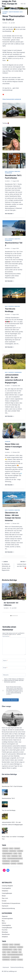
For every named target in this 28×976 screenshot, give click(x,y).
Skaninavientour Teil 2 (8, 798)
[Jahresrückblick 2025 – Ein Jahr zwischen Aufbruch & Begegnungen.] (5, 816)
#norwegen (17, 848)
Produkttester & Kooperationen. (11, 903)
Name (5, 660)
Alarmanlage (14, 855)
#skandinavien (12, 850)
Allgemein (5, 11)
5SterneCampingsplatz (7, 853)
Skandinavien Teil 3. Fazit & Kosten (12, 786)
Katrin (6, 22)
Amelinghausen (6, 863)
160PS (15, 853)
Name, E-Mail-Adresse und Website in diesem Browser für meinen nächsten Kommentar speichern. (14, 680)
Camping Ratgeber (7, 885)
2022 (4, 855)
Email (5, 667)
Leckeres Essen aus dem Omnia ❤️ (21, 565)
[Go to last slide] (4, 599)
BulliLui (4, 13)
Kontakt (4, 901)
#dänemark (5, 848)
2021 (20, 853)
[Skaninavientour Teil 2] (5, 792)
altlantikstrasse (6, 860)
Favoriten (11, 171)
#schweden (5, 850)
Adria (9, 855)
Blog (21, 11)
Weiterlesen (9, 213)
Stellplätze (5, 891)
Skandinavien (8, 172)
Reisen (4, 896)
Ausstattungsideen (14, 11)
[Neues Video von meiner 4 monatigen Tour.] (5, 831)
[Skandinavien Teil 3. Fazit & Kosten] (5, 780)
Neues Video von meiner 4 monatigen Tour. (13, 446)
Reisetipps (17, 171)
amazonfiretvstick (15, 860)
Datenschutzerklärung (16, 692)
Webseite (5, 675)
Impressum (5, 906)
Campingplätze (6, 888)
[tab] (10, 615)
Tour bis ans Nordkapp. (9, 810)
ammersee (14, 863)
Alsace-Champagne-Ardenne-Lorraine (15, 858)
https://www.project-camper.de (11, 99)
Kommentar (6, 636)
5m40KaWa (20, 850)
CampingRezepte (7, 893)
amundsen (20, 863)
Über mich (5, 898)
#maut (11, 848)
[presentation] (14, 160)
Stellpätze (5, 936)
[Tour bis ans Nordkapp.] (5, 804)
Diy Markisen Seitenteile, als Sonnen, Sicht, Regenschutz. (6, 566)
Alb (20, 855)
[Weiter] (23, 599)
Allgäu (4, 858)
